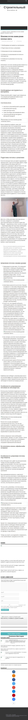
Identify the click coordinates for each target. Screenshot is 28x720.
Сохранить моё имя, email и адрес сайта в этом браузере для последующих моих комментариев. (13, 606)
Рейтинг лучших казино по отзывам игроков (11, 665)
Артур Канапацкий (10, 41)
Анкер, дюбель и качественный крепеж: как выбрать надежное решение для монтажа (13, 561)
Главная (4, 31)
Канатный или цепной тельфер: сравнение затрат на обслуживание (12, 566)
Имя (2, 592)
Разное (8, 31)
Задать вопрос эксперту (14, 633)
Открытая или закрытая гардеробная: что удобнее (15, 657)
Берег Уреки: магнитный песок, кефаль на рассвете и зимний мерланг (12, 570)
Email (2, 596)
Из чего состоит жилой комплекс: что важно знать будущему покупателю (15, 653)
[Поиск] (26, 1)
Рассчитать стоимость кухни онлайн (12, 618)
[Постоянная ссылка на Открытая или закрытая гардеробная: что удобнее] (3, 660)
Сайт (2, 600)
